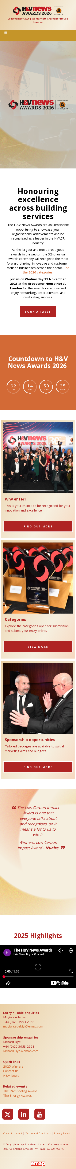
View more (38, 647)
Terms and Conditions (38, 1133)
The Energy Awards (17, 1095)
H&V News (11, 1075)
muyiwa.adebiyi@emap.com (23, 1026)
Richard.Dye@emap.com (20, 1051)
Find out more (38, 526)
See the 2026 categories (46, 270)
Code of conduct (12, 1133)
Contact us (11, 1071)
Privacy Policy (62, 1133)
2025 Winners (13, 1066)
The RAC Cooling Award (20, 1091)
